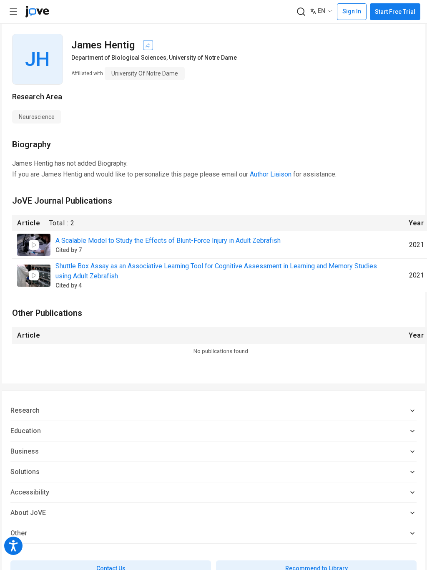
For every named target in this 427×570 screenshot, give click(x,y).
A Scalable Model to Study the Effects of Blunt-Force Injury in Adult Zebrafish (168, 241)
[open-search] (301, 12)
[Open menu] (13, 11)
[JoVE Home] (37, 12)
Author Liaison (270, 174)
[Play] (34, 245)
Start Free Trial (395, 11)
